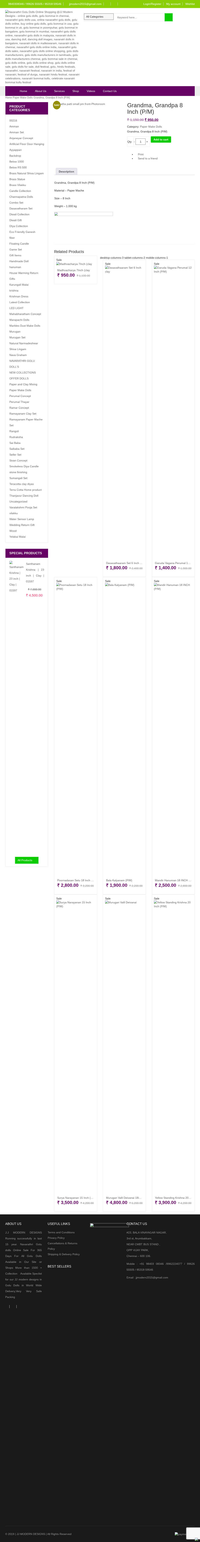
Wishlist (190, 3)
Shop (75, 91)
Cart (106, 28)
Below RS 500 (18, 167)
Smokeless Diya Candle (24, 466)
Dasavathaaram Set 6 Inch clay (125, 563)
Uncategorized (18, 501)
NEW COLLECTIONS (22, 372)
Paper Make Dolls (23, 97)
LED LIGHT (16, 308)
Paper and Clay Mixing (23, 384)
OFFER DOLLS (19, 378)
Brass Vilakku (17, 185)
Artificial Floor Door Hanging (26, 144)
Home (23, 91)
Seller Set (15, 454)
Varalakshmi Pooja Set (23, 507)
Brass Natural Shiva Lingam (26, 173)
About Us (40, 91)
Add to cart (161, 139)
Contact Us (110, 91)
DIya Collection (18, 226)
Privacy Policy (56, 1237)
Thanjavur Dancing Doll (23, 495)
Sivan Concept (18, 460)
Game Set (15, 249)
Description (66, 171)
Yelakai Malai (17, 536)
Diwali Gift (15, 220)
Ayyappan (15, 149)
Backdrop (15, 155)
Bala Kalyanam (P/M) (119, 880)
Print (140, 154)
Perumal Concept (20, 396)
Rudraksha (16, 437)
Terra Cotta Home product (25, 489)
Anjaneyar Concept (21, 138)
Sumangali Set (18, 478)
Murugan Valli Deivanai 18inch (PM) (128, 1197)
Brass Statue (17, 179)
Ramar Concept (19, 407)
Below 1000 (16, 161)
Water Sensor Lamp (21, 519)
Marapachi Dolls (19, 319)
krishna (13, 290)
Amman (14, 126)
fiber (12, 237)
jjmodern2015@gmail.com (85, 3)
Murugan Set (17, 337)
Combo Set (16, 202)
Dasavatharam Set (20, 208)
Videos (91, 91)
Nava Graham (18, 355)
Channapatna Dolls (21, 196)
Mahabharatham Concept (25, 314)
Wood (13, 530)
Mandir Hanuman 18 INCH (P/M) (175, 880)
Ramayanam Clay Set (22, 413)
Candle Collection (20, 190)
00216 (13, 120)
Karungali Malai (19, 284)
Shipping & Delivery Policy (64, 1254)
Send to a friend (147, 158)
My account (173, 3)
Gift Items (15, 255)
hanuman (15, 267)
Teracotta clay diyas (21, 483)
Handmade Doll (19, 261)
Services (59, 91)
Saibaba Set (16, 448)
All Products (25, 860)
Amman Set (16, 132)
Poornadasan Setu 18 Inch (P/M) (77, 880)
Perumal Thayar (19, 401)
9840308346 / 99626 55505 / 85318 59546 (34, 3)
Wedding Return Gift (22, 525)
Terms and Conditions (61, 1232)
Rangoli (14, 431)
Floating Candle (19, 243)
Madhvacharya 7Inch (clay (73, 270)
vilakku (13, 513)
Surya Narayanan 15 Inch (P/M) (76, 1197)
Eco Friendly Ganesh (22, 231)
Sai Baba (15, 442)
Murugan (15, 331)
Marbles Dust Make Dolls (24, 325)
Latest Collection (19, 302)
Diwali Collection (19, 214)
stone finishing (18, 472)
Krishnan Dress (18, 296)
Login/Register (152, 3)
